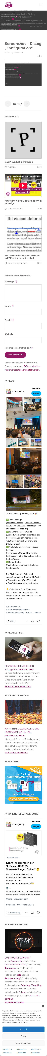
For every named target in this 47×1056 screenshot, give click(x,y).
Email (8, 320)
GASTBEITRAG (13, 263)
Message (10, 282)
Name (8, 306)
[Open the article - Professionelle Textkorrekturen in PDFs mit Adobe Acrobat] (23, 233)
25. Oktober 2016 (17, 53)
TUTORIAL (12, 167)
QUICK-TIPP (12, 208)
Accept (23, 1029)
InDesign (23, 263)
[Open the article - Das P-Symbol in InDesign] (23, 140)
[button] (43, 1006)
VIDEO (19, 208)
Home (7, 21)
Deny (23, 1036)
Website (9, 334)
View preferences (23, 1043)
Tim (8, 53)
